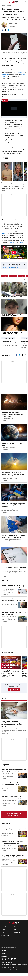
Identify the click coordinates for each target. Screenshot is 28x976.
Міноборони (21, 276)
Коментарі (7, 355)
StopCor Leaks (6, 823)
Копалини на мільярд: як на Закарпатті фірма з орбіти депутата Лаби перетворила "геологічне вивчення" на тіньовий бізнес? (13, 844)
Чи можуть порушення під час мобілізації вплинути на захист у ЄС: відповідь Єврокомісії (13, 505)
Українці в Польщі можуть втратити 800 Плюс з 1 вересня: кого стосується (13, 536)
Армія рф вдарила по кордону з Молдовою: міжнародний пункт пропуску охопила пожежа (13, 414)
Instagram (13, 267)
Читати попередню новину (8, 338)
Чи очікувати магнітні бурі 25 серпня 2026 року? (13, 444)
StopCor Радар (5, 935)
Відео (15, 926)
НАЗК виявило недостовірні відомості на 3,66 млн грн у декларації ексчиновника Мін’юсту (13, 771)
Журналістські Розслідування (8, 947)
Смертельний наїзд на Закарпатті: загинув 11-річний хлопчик (14, 613)
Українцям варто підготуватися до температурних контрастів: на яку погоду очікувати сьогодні (13, 474)
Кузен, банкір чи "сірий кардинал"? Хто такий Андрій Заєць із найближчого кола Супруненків (13, 857)
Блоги (15, 929)
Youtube (4, 267)
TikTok (17, 267)
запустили (4, 234)
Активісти (3, 950)
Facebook (19, 266)
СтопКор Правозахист (6, 945)
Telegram (14, 266)
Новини (3, 929)
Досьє (2, 932)
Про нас (3, 942)
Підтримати (15, 690)
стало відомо (5, 75)
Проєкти (3, 926)
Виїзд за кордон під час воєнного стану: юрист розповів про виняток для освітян (13, 566)
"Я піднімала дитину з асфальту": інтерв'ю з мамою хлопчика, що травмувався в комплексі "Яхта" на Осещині (11, 723)
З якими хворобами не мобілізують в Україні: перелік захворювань (12, 784)
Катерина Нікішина (13, 23)
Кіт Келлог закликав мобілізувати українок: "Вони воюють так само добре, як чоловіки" (13, 600)
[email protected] (14, 970)
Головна (3, 5)
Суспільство (9, 5)
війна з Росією (13, 276)
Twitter (8, 267)
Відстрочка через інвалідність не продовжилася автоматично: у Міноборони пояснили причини (11, 798)
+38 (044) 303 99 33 (14, 815)
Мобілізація (5, 276)
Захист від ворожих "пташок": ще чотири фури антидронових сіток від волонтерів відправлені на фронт (10, 672)
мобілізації (21, 73)
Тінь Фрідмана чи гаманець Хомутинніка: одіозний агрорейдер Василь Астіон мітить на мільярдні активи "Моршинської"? (13, 830)
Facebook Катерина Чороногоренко (14, 273)
